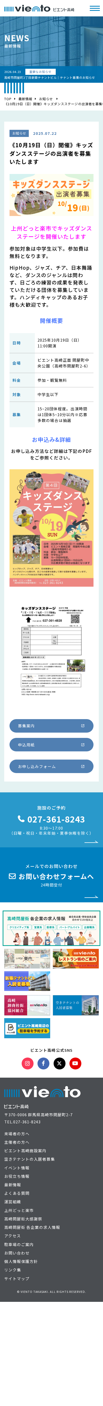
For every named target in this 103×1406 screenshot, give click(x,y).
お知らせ (46, 99)
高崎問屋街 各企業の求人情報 (32, 1227)
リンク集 (12, 1269)
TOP (8, 99)
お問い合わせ (17, 1253)
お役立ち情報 (17, 1176)
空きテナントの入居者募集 (29, 1159)
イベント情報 (17, 1167)
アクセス (12, 1235)
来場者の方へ (17, 1133)
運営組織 (12, 1201)
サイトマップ (17, 1278)
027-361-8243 (27, 1121)
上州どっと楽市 (19, 1210)
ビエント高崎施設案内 (25, 1150)
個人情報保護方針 (21, 1261)
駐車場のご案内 (19, 1244)
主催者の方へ (17, 1142)
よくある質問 (17, 1193)
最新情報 (25, 99)
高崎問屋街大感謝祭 (23, 1218)
